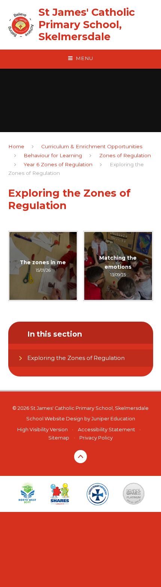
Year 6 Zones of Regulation (58, 164)
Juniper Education (113, 418)
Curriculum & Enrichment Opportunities (91, 146)
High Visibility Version (42, 429)
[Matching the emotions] (118, 266)
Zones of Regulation (125, 155)
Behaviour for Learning (53, 155)
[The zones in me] (43, 266)
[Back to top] (80, 456)
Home (16, 146)
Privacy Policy (96, 438)
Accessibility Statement (106, 429)
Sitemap (58, 438)
